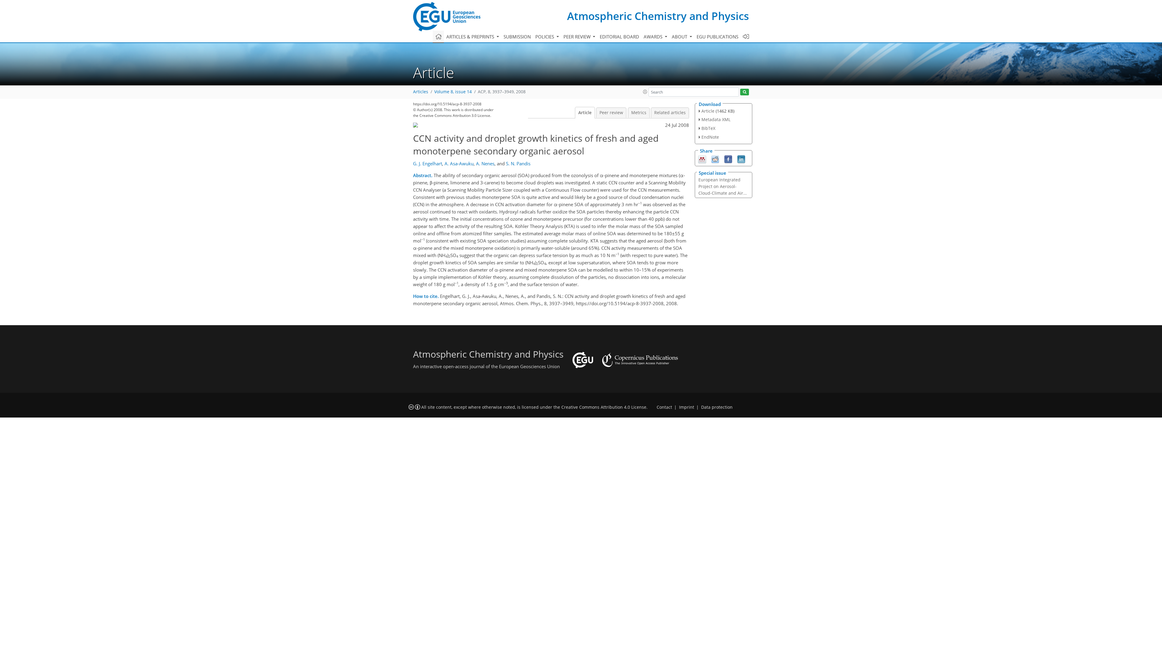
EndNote (710, 137)
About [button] (680, 37)
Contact (664, 407)
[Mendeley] (702, 159)
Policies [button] (545, 37)
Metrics (638, 112)
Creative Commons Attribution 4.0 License (603, 407)
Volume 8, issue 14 (453, 91)
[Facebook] (728, 159)
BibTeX (708, 128)
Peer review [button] (577, 37)
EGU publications (717, 37)
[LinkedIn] (741, 159)
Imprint (686, 407)
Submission (517, 37)
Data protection (717, 407)
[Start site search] (744, 92)
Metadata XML (715, 119)
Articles (420, 91)
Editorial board (619, 37)
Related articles (670, 112)
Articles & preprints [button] (470, 37)
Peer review (611, 112)
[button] (645, 91)
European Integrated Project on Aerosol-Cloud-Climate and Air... (722, 186)
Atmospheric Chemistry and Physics (658, 16)
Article (585, 112)
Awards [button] (654, 37)
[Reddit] (715, 159)
